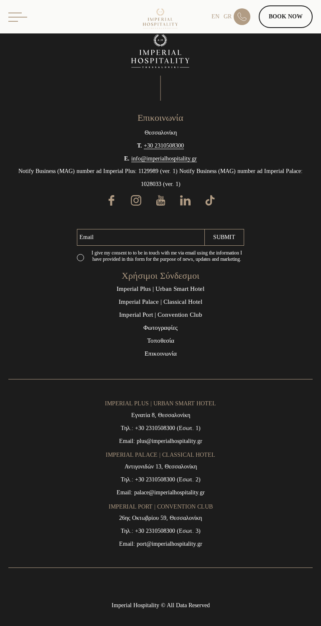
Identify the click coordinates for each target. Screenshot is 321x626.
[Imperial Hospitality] (160, 18)
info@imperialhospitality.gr (164, 158)
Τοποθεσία (160, 340)
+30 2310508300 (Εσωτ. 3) (168, 531)
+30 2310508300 (164, 146)
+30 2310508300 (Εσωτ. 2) (168, 479)
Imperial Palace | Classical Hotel (160, 301)
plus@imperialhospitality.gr (169, 441)
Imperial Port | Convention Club (160, 314)
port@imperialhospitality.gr (169, 544)
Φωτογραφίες (160, 327)
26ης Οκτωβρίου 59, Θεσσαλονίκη (160, 518)
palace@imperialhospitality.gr (169, 492)
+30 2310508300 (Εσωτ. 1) (168, 428)
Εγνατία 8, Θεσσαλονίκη (160, 415)
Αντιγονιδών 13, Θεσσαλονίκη (161, 466)
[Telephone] (246, 16)
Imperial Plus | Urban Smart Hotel (160, 288)
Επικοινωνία (161, 353)
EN (215, 16)
